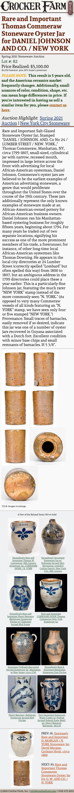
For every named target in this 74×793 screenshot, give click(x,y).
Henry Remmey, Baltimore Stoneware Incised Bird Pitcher (22, 718)
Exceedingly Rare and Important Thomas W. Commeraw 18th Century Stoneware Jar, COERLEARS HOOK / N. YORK (23, 563)
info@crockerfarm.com (43, 791)
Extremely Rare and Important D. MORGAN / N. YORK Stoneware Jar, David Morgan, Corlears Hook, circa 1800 (55, 744)
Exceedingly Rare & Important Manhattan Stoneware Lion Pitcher (54, 670)
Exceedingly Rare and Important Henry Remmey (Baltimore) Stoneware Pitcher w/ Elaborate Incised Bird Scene (20, 619)
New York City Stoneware (45, 123)
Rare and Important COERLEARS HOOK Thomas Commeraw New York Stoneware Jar (51, 617)
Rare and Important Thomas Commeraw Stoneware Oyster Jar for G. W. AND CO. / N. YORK (55, 773)
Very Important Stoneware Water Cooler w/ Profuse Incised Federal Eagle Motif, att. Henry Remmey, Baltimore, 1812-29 (52, 720)
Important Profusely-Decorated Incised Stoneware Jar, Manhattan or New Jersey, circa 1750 (23, 670)
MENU (70, 8)
